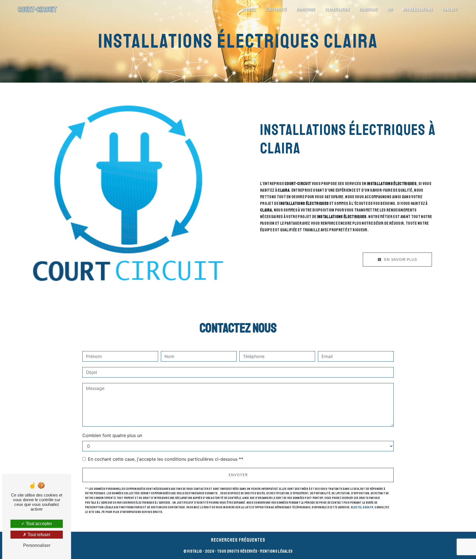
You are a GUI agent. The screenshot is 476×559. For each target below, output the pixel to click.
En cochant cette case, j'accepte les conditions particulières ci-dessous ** (165, 459)
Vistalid (194, 551)
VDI (390, 9)
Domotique (305, 9)
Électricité (276, 9)
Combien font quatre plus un (112, 435)
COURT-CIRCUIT (37, 9)
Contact (449, 9)
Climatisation (337, 9)
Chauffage (368, 9)
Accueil (249, 9)
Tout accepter (38, 523)
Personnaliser (36, 545)
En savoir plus (400, 259)
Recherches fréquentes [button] (238, 540)
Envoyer (238, 475)
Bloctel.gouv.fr (362, 507)
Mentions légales (276, 551)
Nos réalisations (417, 9)
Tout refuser (38, 534)
